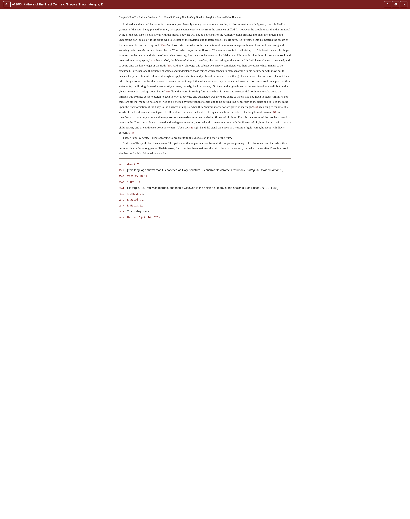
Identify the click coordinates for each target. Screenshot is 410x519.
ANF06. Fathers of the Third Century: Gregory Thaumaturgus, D (57, 4)
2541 (253, 50)
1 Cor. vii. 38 (135, 193)
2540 (163, 45)
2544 (245, 86)
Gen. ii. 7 (133, 164)
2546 (255, 107)
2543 (170, 66)
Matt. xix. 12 (135, 205)
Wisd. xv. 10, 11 (137, 176)
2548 (191, 128)
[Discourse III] (403, 4)
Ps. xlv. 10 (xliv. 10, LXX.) (143, 217)
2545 (168, 92)
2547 (274, 112)
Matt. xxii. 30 (135, 199)
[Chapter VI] (387, 4)
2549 (131, 133)
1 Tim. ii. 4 (133, 182)
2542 (152, 61)
